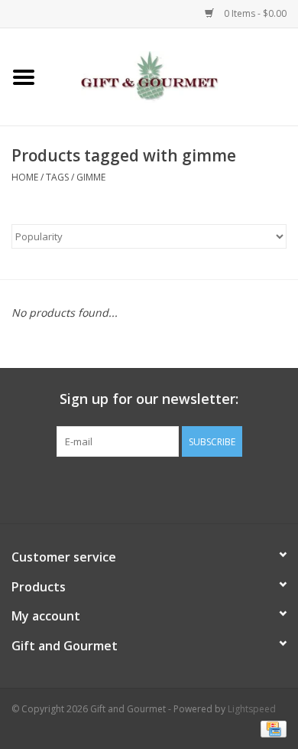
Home (24, 177)
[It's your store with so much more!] (173, 75)
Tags (57, 177)
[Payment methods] (271, 727)
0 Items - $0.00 (254, 13)
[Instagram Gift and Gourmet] (163, 488)
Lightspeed (252, 708)
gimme (90, 177)
